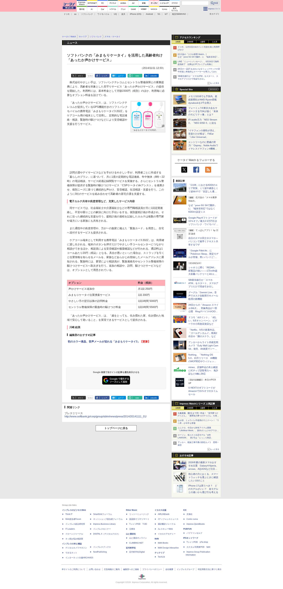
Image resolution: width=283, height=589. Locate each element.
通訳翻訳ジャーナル (167, 524)
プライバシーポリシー (152, 569)
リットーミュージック (139, 514)
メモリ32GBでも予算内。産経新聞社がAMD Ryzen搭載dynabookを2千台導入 (202, 99)
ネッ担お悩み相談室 (74, 539)
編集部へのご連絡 (131, 569)
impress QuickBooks (196, 524)
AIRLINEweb (163, 514)
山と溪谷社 (131, 534)
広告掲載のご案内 (112, 569)
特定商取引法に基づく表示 (209, 569)
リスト (90, 76)
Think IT (68, 514)
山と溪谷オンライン (138, 538)
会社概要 (169, 569)
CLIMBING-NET (136, 543)
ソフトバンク (87, 14)
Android (149, 14)
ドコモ (67, 14)
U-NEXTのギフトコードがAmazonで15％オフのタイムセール (203, 391)
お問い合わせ (95, 569)
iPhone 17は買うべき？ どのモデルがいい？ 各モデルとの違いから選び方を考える (203, 489)
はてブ (120, 76)
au (75, 14)
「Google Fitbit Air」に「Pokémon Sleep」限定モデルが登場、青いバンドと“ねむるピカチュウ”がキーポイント (203, 257)
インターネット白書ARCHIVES (79, 558)
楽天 (123, 14)
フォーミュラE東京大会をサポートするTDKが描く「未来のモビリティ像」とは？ (203, 111)
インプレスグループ (185, 569)
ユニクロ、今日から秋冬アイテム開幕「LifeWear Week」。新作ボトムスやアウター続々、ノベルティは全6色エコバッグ (198, 430)
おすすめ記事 (186, 455)
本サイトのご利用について (73, 569)
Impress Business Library (104, 524)
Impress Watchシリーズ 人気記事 (197, 403)
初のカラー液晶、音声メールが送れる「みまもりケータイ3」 (109, 341)
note (137, 76)
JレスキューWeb (165, 529)
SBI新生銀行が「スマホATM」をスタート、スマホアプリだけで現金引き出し (203, 283)
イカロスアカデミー (167, 534)
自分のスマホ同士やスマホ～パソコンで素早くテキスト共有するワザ (203, 241)
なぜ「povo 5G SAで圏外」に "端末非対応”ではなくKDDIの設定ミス (202, 208)
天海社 (189, 514)
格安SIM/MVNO (179, 14)
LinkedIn (153, 76)
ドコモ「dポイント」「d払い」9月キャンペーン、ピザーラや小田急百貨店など (202, 320)
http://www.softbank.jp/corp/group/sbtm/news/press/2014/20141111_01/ (106, 416)
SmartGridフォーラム (102, 514)
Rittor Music (131, 510)
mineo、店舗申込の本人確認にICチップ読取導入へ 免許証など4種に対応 (203, 370)
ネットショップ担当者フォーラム (108, 519)
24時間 (190, 42)
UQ (115, 14)
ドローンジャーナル (74, 534)
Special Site (186, 89)
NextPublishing (100, 552)
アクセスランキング (190, 37)
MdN (157, 539)
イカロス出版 (160, 510)
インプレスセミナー (102, 529)
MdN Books (163, 543)
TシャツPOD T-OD (138, 524)
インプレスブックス (102, 547)
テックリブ (159, 553)
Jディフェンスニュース (168, 519)
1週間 (202, 42)
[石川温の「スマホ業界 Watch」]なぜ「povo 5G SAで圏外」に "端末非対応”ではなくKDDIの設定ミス (198, 57)
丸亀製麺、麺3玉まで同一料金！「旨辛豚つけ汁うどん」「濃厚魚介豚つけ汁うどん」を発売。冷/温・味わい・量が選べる (198, 416)
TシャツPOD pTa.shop (197, 542)
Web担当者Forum (73, 519)
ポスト (80, 76)
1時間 (177, 42)
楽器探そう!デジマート (139, 519)
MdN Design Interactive (168, 548)
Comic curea (192, 519)
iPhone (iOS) (135, 14)
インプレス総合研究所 (75, 524)
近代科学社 (131, 548)
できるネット (71, 553)
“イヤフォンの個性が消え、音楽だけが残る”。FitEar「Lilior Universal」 (202, 133)
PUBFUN (187, 529)
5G (159, 14)
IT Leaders (70, 529)
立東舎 (132, 529)
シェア (104, 76)
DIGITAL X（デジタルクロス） (106, 534)
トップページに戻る (116, 428)
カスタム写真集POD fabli (198, 547)
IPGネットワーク (190, 538)
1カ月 (214, 42)
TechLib (161, 557)
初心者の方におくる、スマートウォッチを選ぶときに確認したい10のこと (203, 477)
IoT (166, 14)
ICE (185, 510)
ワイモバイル (103, 14)
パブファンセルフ (194, 533)
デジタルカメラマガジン (76, 548)
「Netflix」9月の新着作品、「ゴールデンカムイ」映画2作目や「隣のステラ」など (202, 333)
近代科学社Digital (137, 552)
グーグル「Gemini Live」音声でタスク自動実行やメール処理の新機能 (203, 295)
